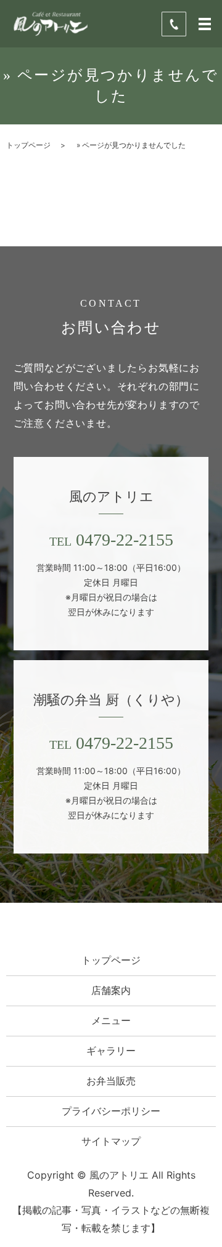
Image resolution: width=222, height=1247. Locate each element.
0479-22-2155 (124, 539)
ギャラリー (111, 1050)
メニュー (111, 1020)
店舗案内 (111, 990)
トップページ (28, 145)
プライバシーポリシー (111, 1111)
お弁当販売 (111, 1081)
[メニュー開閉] (205, 24)
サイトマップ (111, 1141)
